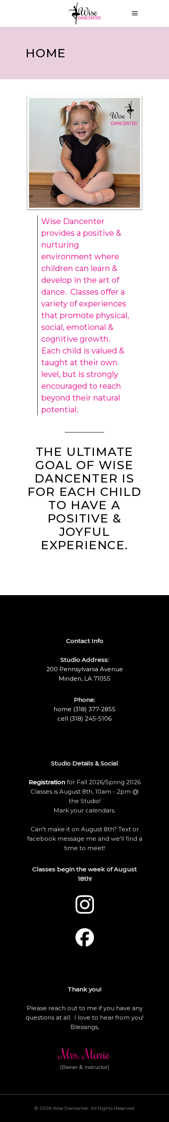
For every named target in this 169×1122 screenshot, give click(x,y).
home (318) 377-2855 (84, 709)
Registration (48, 782)
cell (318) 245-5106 (84, 718)
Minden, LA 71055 (84, 678)
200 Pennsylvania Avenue (84, 669)
